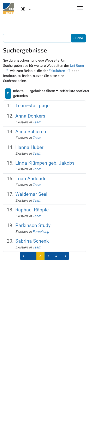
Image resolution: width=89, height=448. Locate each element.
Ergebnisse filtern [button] (41, 91)
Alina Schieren (30, 131)
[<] (24, 256)
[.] (8, 8)
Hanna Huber (29, 147)
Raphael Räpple (32, 210)
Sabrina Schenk (32, 241)
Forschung (40, 232)
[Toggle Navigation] (80, 8)
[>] (65, 256)
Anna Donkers (30, 116)
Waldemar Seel (31, 194)
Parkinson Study (33, 225)
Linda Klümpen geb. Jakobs (45, 163)
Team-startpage (32, 105)
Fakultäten (57, 71)
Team (36, 122)
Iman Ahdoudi (30, 178)
